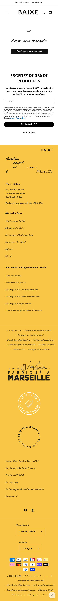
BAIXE (18, 330)
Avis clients (11, 267)
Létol (8, 256)
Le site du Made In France (20, 468)
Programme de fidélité (34, 267)
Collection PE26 (15, 221)
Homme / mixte (14, 228)
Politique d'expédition (18, 303)
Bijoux (9, 249)
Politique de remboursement (22, 296)
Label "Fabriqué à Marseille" (21, 461)
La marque (11, 482)
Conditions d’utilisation (18, 340)
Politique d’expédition (43, 340)
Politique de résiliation (38, 349)
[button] (6, 12)
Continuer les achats (29, 51)
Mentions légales (15, 282)
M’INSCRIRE (29, 124)
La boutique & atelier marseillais (24, 489)
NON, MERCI (29, 132)
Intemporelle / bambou (19, 235)
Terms (23, 118)
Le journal (11, 496)
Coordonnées (13, 275)
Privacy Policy (15, 118)
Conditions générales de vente (23, 310)
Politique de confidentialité (21, 289)
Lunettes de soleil (15, 242)
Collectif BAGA (14, 475)
